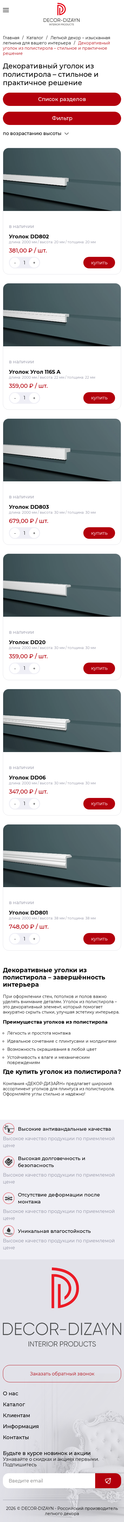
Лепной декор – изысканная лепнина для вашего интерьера (56, 40)
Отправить (108, 1480)
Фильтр (62, 118)
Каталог (35, 37)
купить (99, 262)
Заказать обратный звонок (62, 1374)
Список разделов (62, 99)
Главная (11, 37)
